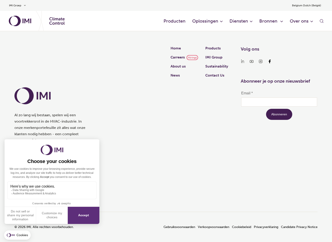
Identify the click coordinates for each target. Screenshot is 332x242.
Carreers (178, 57)
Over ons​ (299, 21)
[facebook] (269, 61)
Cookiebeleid (241, 227)
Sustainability (216, 66)
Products (213, 48)
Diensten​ (238, 21)
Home (176, 48)
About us (178, 66)
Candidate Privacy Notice (299, 227)
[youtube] (251, 61)
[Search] (321, 21)
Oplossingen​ (205, 21)
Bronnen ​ (268, 21)
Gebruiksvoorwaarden (179, 227)
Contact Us (214, 75)
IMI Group (213, 57)
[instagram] (260, 61)
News (175, 75)
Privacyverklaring (266, 227)
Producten (174, 21)
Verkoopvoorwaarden (213, 227)
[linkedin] (242, 61)
